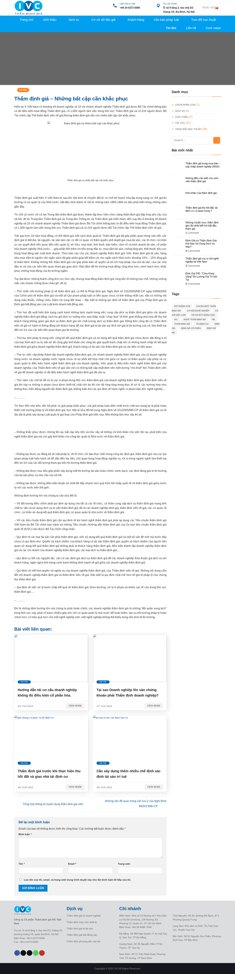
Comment (192, 232)
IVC (176, 319)
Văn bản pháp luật (166, 19)
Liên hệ (191, 28)
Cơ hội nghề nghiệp (198, 311)
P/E (213, 319)
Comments (192, 250)
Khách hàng (136, 19)
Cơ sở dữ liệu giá (103, 19)
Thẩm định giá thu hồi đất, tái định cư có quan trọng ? (201, 209)
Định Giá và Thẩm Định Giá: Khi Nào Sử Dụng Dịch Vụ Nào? (201, 243)
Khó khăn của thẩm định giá (201, 192)
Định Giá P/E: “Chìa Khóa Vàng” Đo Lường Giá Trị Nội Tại (201, 276)
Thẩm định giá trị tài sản (80, 928)
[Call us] (36, 953)
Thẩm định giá (182, 324)
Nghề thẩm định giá (195, 319)
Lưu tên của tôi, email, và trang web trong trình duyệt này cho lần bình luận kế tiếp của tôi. (77, 879)
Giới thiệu (49, 19)
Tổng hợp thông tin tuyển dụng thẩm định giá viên (52, 804)
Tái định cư (202, 324)
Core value (213, 28)
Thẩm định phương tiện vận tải (83, 941)
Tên (22, 863)
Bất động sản (182, 306)
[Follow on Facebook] (17, 953)
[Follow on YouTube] (42, 953)
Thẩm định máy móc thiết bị (82, 922)
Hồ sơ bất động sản (203, 315)
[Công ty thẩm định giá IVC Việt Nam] (28, 7)
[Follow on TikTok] (23, 953)
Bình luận (25, 834)
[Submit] (216, 140)
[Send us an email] (29, 953)
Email (72, 863)
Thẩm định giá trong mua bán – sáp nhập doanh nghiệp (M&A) (202, 165)
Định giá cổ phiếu (191, 328)
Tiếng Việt (208, 7)
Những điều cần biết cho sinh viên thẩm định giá (201, 180)
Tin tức (171, 28)
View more (75, 705)
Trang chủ (26, 19)
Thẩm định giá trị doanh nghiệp (84, 915)
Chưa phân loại (185, 104)
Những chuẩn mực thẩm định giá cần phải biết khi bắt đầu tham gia (201, 225)
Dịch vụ (74, 19)
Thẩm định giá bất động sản (82, 934)
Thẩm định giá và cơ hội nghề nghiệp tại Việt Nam (202, 260)
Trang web (124, 863)
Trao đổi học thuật (203, 19)
